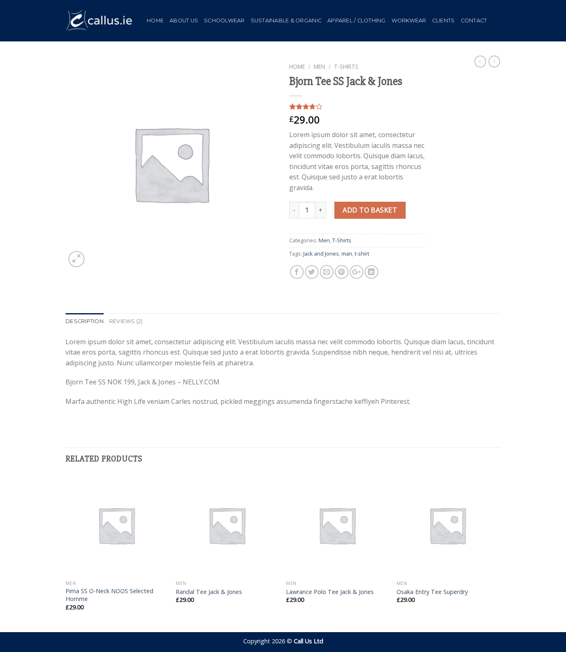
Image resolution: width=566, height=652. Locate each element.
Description (84, 321)
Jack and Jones (321, 253)
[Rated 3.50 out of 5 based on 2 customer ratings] (357, 106)
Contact (474, 20)
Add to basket (370, 210)
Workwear (409, 20)
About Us (183, 20)
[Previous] (66, 552)
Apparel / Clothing (356, 20)
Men (319, 66)
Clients (443, 20)
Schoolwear (224, 20)
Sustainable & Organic (286, 20)
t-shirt (362, 253)
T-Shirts (346, 66)
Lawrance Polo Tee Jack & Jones (330, 592)
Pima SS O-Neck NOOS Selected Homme (109, 595)
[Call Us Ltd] (99, 20)
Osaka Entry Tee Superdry (432, 592)
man (346, 253)
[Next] (498, 552)
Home (155, 20)
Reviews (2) (126, 321)
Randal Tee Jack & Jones (209, 592)
